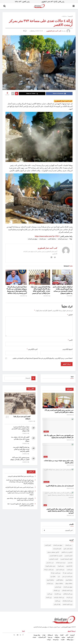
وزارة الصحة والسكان (67, 590)
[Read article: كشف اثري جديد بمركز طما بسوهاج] (19, 403)
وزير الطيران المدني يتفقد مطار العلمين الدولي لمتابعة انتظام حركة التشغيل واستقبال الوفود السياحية (60, 511)
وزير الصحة (48, 597)
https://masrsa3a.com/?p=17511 (47, 236)
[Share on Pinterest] (16, 93)
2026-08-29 (69, 295)
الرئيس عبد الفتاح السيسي (56, 555)
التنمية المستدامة (57, 548)
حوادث (44, 635)
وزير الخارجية (58, 594)
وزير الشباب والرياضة (59, 597)
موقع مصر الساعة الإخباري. (40, 627)
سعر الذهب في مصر (67, 576)
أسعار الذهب (48, 545)
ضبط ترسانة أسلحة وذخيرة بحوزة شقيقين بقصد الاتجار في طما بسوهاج (20, 429)
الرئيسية (70, 16)
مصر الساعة (43, 239)
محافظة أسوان (50, 580)
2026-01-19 (69, 488)
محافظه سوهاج (59, 583)
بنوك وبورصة (37, 635)
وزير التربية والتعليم (67, 594)
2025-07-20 (69, 465)
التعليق (70, 315)
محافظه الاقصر (52, 239)
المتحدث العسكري (53, 559)
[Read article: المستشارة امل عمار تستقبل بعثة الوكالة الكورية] (58, 476)
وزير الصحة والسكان (67, 601)
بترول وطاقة (70, 639)
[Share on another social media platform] (13, 93)
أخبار (45, 505)
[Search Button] (4, 6)
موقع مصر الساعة (32, 239)
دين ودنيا (50, 637)
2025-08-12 (69, 515)
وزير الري (50, 594)
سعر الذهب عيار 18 (49, 569)
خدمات (34, 637)
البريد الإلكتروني (32, 349)
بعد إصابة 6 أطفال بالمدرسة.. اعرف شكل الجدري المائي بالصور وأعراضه (21, 449)
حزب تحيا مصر (50, 562)
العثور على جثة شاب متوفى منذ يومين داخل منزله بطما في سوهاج (20, 439)
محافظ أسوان (69, 580)
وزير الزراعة (69, 597)
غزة (59, 576)
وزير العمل (57, 601)
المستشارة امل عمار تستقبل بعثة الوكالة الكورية (60, 486)
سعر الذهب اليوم (60, 569)
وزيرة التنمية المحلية (67, 604)
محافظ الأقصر (59, 580)
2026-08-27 (46, 295)
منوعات (49, 639)
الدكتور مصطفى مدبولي (53, 552)
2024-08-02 (69, 414)
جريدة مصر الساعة (63, 239)
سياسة (45, 406)
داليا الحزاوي (69, 566)
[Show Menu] (74, 6)
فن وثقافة (50, 635)
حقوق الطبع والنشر (66, 627)
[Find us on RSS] (14, 635)
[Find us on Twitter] (20, 635)
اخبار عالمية (70, 637)
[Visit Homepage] (39, 6)
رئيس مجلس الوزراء (50, 566)
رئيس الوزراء (61, 566)
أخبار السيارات (42, 637)
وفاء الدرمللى (57, 604)
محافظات (64, 16)
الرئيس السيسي (68, 555)
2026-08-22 (23, 295)
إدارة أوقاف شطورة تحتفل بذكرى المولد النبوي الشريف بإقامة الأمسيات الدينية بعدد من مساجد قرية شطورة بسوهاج (20, 492)
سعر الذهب (69, 569)
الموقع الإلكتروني (67, 349)
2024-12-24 (39, 31)
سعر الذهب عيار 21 (67, 573)
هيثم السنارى (58, 587)
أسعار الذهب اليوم (68, 548)
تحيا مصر (70, 562)
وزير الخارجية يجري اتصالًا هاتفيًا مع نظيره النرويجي (21, 476)
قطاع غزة (53, 576)
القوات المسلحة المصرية (66, 559)
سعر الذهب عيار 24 (55, 573)
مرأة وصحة (46, 481)
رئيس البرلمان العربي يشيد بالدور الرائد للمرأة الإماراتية (19, 487)
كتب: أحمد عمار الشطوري (53, 31)
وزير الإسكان (57, 590)
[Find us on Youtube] (17, 635)
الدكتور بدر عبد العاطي (67, 552)
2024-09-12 (69, 440)
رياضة (56, 635)
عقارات (63, 639)
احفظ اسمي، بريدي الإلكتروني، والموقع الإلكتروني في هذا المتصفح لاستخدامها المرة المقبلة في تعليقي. (42, 358)
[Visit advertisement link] (39, 1)
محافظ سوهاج (69, 583)
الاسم (70, 340)
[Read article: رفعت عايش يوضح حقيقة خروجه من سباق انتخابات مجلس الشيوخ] (58, 451)
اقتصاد (61, 635)
